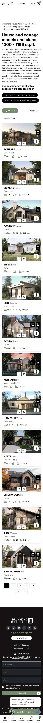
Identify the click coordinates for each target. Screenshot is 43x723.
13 (18, 591)
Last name (7, 672)
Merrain (9, 379)
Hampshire (11, 418)
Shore (8, 303)
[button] (37, 136)
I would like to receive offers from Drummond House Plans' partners (22, 687)
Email (5, 680)
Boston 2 (10, 226)
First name (7, 664)
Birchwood (11, 494)
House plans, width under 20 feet (20, 100)
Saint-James (12, 571)
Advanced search (21, 645)
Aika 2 (8, 533)
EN (32, 3)
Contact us (21, 638)
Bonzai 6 (9, 149)
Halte (7, 456)
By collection (30, 24)
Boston (9, 341)
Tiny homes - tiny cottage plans (20, 95)
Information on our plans (21, 648)
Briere (8, 264)
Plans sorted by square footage (17, 26)
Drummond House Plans (12, 24)
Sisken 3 (9, 187)
